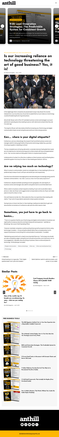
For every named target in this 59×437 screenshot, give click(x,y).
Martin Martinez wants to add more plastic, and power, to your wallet (44, 259)
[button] (2, 26)
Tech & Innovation (26, 52)
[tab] (26, 310)
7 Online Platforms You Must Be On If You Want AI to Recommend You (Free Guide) (36, 368)
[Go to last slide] (4, 292)
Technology (8, 249)
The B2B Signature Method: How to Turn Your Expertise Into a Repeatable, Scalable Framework (38, 323)
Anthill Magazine (9, 305)
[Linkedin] (29, 424)
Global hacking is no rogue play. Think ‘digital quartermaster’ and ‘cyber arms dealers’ (14, 259)
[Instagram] (25, 424)
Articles (6, 52)
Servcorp (31, 246)
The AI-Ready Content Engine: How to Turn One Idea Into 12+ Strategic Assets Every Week (38, 334)
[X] (36, 424)
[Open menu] (56, 3)
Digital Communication (10, 246)
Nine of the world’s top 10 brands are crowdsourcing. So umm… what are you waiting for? (14, 299)
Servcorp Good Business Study (43, 246)
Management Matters (15, 52)
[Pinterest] (33, 424)
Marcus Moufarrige (23, 246)
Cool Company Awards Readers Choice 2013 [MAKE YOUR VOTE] (44, 280)
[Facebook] (22, 424)
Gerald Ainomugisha (10, 72)
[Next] (55, 292)
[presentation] (15, 284)
